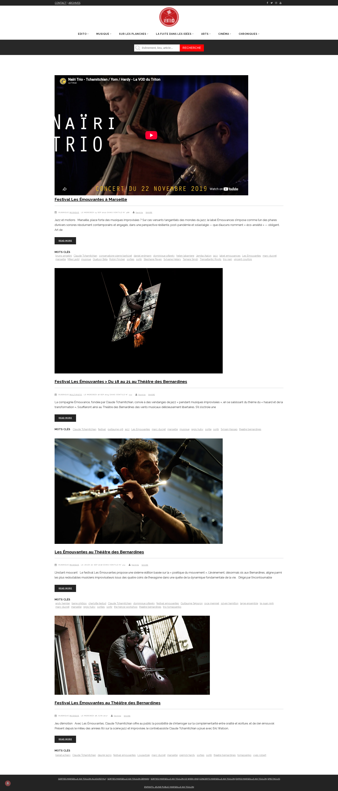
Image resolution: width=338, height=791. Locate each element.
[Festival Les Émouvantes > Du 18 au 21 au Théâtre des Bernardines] (139, 321)
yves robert (259, 755)
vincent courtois (243, 259)
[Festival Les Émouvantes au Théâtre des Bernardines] (132, 656)
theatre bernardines (250, 429)
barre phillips (79, 603)
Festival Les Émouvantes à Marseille (91, 199)
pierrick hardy (187, 755)
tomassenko (244, 755)
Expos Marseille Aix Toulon (251, 779)
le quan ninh (267, 603)
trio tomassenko (172, 607)
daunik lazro (105, 755)
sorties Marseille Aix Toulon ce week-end (175, 779)
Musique (74, 212)
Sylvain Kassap (229, 429)
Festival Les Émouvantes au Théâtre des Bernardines (108, 702)
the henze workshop (125, 607)
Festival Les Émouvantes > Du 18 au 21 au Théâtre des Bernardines (121, 381)
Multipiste (76, 395)
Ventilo (139, 212)
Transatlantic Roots (210, 259)
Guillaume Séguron (192, 603)
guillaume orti (115, 429)
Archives (74, 3)
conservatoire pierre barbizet (115, 255)
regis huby (197, 429)
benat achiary (63, 755)
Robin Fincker (117, 259)
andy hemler (62, 603)
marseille (60, 259)
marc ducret (270, 255)
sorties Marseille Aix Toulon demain (128, 779)
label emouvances (230, 255)
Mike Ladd (73, 259)
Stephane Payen (153, 259)
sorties (130, 259)
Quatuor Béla (100, 259)
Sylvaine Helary (172, 259)
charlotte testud (97, 603)
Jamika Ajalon (203, 255)
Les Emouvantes (251, 255)
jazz (215, 255)
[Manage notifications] (8, 783)
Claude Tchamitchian (85, 255)
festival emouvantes (168, 603)
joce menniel (211, 603)
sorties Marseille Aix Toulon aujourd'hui (82, 779)
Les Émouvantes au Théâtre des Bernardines (99, 551)
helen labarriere (185, 255)
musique (86, 259)
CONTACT (61, 3)
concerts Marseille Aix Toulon (217, 779)
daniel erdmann (142, 255)
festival (102, 429)
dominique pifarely (164, 255)
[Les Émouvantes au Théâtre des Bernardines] (139, 491)
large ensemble (249, 603)
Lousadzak (143, 755)
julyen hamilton (229, 603)
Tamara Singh (190, 259)
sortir (139, 259)
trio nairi (227, 259)
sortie (208, 429)
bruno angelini (63, 255)
